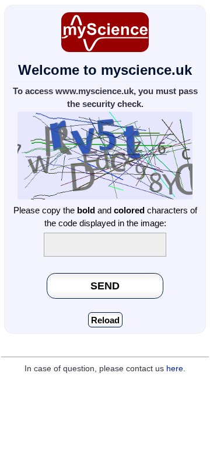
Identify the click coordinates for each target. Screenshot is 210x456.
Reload (105, 320)
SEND (105, 285)
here (174, 368)
